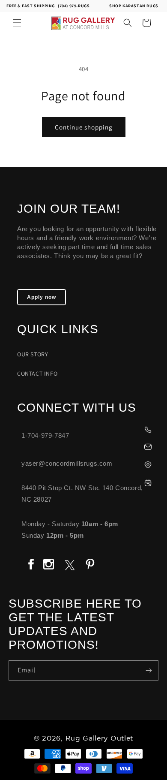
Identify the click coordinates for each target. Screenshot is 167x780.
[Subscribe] (148, 670)
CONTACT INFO (37, 373)
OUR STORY (32, 354)
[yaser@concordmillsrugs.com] (87, 445)
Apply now (41, 297)
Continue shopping (84, 127)
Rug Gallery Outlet (100, 738)
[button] (17, 22)
